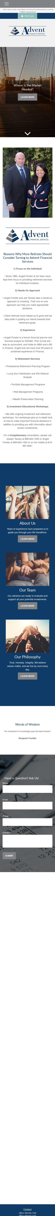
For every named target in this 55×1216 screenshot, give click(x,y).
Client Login (29, 16)
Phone (6, 816)
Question (7, 832)
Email (5, 799)
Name (5, 783)
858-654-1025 (30, 1213)
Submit (9, 855)
